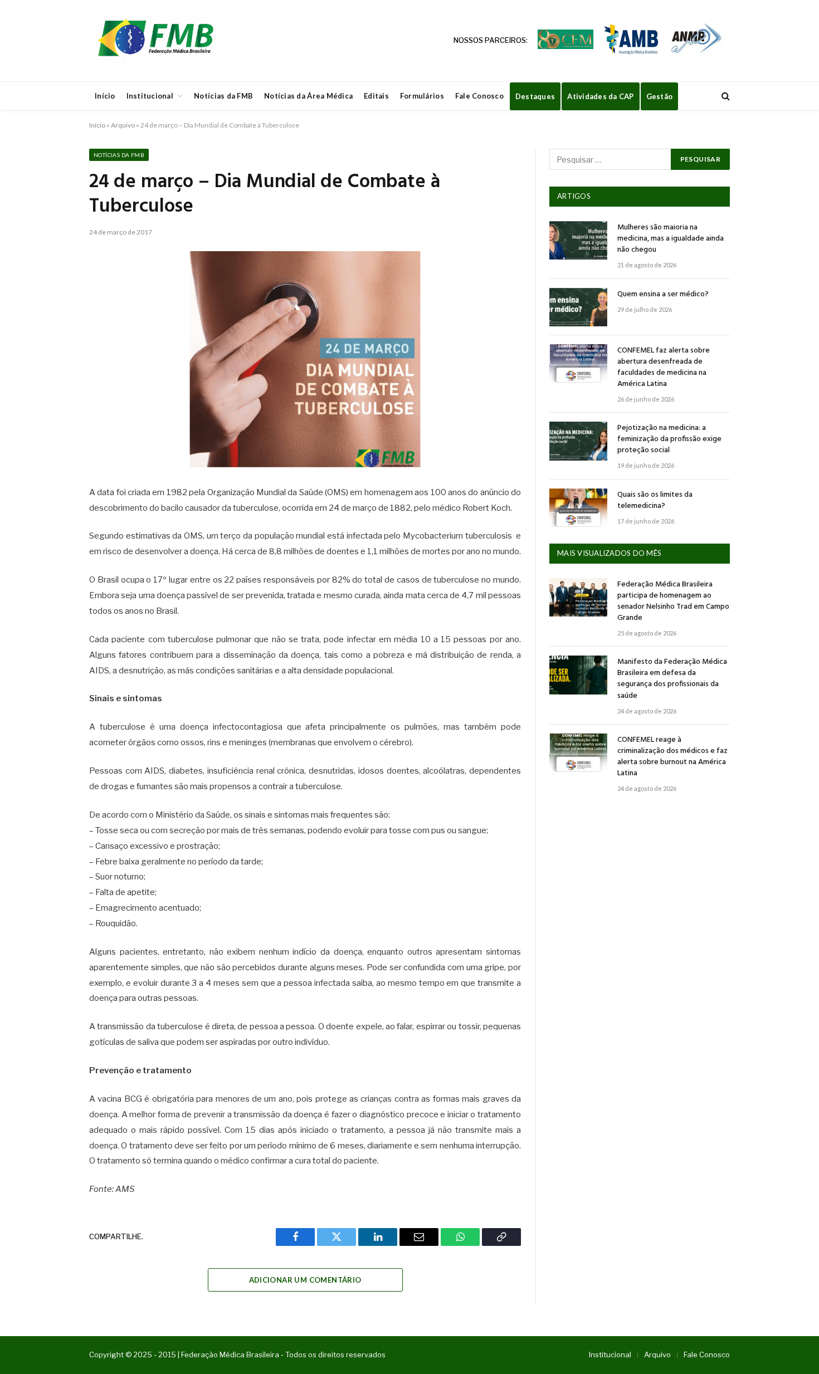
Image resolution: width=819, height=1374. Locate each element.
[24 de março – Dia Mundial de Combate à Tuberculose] (305, 359)
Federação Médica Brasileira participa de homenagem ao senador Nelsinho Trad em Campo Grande (673, 601)
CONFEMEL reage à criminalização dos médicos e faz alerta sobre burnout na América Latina (672, 757)
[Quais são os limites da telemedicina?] (578, 507)
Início (105, 95)
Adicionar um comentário (305, 1279)
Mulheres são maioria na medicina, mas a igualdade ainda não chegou (670, 239)
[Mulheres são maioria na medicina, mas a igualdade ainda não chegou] (578, 240)
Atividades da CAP (600, 96)
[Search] (724, 96)
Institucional (149, 95)
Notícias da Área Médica (308, 95)
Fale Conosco (479, 95)
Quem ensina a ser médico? (663, 294)
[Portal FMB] (155, 40)
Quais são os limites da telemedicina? (655, 501)
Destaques (535, 96)
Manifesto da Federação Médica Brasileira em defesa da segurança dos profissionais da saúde (672, 679)
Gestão (659, 96)
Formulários (422, 95)
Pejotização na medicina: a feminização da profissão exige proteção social (669, 439)
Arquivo (123, 125)
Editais (376, 95)
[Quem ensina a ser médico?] (578, 307)
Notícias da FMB (223, 95)
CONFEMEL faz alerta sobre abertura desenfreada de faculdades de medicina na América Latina (663, 367)
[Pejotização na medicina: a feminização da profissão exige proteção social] (578, 441)
